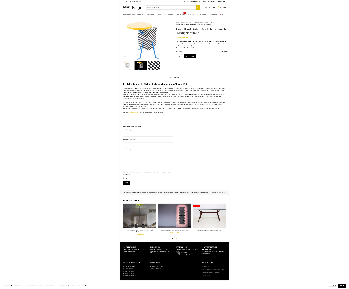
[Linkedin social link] (225, 192)
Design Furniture (186, 22)
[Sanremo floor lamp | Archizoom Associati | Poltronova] (139, 216)
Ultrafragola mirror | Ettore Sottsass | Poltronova (174, 230)
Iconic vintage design (193, 192)
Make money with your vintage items (213, 269)
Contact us (205, 266)
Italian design (204, 192)
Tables (212, 22)
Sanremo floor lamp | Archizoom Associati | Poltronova (140, 231)
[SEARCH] (198, 7)
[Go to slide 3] (176, 238)
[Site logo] (133, 7)
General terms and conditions (211, 272)
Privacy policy (206, 276)
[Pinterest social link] (222, 192)
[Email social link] (220, 192)
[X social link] (218, 192)
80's (184, 192)
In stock (144, 192)
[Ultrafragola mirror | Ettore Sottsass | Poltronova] (174, 216)
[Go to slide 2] (174, 238)
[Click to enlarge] (125, 56)
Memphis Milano (134, 112)
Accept (342, 285)
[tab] (174, 77)
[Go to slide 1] (172, 238)
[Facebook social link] (216, 192)
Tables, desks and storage (200, 22)
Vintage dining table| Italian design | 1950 (209, 230)
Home (177, 22)
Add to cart (190, 56)
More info (332, 285)
